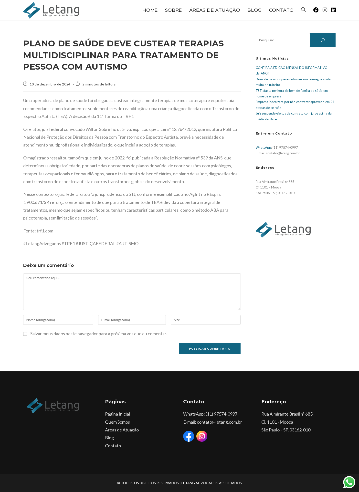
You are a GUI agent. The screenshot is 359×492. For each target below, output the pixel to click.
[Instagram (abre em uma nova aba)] (325, 10)
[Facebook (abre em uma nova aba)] (316, 10)
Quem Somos (117, 422)
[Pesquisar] (323, 40)
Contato (113, 445)
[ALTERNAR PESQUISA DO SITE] (303, 10)
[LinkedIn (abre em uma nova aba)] (333, 10)
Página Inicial (117, 414)
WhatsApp (263, 147)
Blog (109, 437)
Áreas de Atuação (122, 429)
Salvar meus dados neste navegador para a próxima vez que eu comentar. (98, 333)
